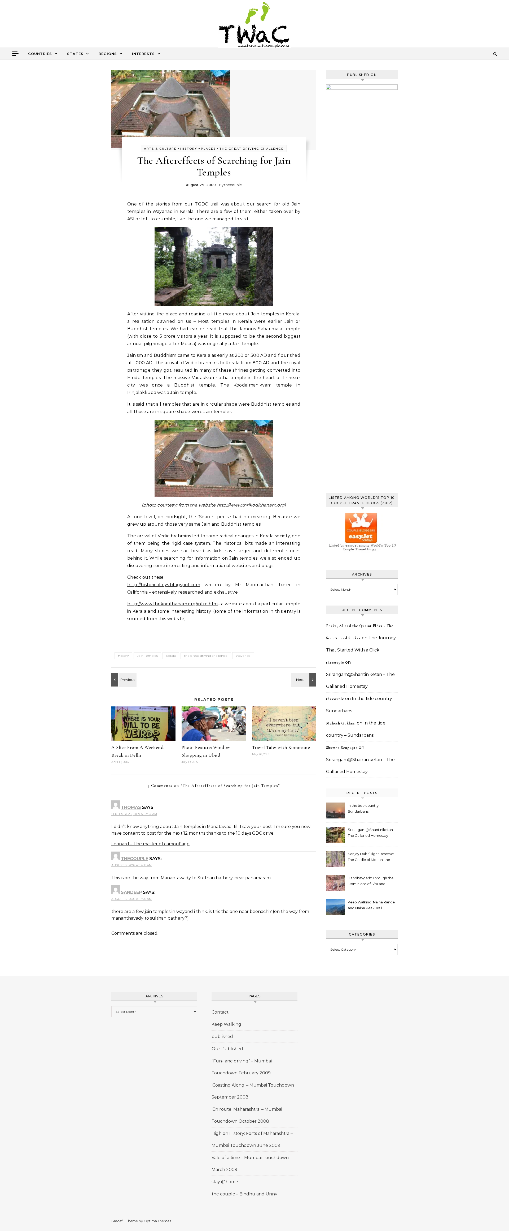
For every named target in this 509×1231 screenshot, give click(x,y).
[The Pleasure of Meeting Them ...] (123, 680)
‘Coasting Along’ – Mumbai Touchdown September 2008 (253, 1091)
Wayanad (243, 656)
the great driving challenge (252, 149)
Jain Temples (147, 656)
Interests (143, 54)
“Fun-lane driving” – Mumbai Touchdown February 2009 (242, 1066)
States (75, 54)
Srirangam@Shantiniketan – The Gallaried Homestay (372, 832)
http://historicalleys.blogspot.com (163, 584)
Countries (40, 54)
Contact (220, 1012)
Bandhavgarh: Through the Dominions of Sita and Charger (370, 881)
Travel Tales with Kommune (281, 747)
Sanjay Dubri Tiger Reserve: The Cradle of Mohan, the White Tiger (371, 857)
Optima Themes (157, 1221)
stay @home (225, 1181)
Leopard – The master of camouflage (150, 843)
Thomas (131, 807)
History (188, 149)
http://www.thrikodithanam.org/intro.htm (172, 603)
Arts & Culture (160, 149)
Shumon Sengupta (342, 747)
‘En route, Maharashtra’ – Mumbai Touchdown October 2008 (247, 1115)
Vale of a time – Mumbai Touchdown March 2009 (250, 1163)
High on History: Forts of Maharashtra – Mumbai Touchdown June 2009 (252, 1139)
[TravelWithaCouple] (254, 25)
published (222, 1036)
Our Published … (229, 1048)
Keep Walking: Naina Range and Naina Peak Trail (371, 905)
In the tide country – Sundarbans (364, 808)
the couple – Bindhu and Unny (244, 1193)
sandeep (131, 892)
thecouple (233, 185)
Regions (108, 54)
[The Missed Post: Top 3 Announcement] (304, 680)
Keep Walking (226, 1024)
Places (208, 149)
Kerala (171, 656)
